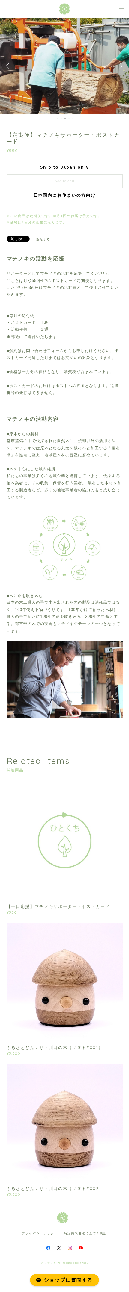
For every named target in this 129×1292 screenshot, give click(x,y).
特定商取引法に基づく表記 (85, 1233)
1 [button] (57, 118)
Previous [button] (9, 66)
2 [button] (61, 118)
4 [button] (69, 118)
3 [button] (65, 118)
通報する (43, 239)
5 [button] (73, 118)
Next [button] (120, 66)
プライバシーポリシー (40, 1233)
